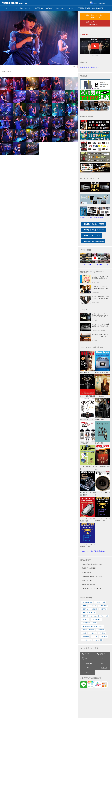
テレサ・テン (87, 640)
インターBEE (97, 619)
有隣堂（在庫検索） (89, 585)
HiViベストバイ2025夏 (90, 609)
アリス (95, 636)
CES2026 (93, 605)
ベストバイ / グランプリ (89, 178)
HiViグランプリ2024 (89, 612)
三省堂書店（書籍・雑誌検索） (92, 576)
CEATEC (104, 609)
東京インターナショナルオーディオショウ (95, 616)
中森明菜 (93, 633)
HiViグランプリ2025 (92, 235)
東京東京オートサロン (89, 622)
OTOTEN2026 (87, 602)
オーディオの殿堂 (88, 629)
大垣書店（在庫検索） (89, 568)
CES (84, 605)
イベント (86, 619)
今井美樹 (104, 636)
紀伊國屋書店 (86, 572)
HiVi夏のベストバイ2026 (94, 224)
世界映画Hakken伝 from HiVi (91, 272)
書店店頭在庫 (85, 560)
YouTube (101, 629)
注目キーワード (86, 597)
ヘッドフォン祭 (100, 602)
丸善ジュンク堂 (87, 580)
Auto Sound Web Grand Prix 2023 (93, 626)
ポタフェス (104, 605)
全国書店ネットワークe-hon (91, 589)
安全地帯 (86, 636)
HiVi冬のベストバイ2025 (94, 230)
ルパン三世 (99, 640)
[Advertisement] (95, 704)
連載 (84, 633)
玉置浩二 (102, 633)
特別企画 (83, 62)
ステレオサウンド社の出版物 (91, 347)
